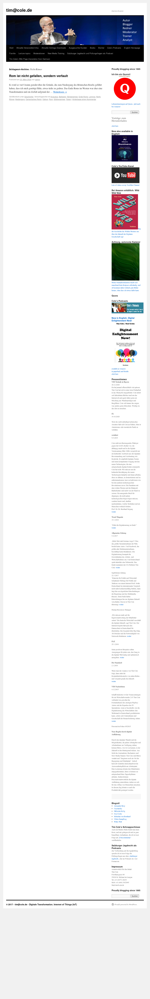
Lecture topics (24, 53)
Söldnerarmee (59, 99)
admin (37, 79)
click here (115, 126)
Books (92, 47)
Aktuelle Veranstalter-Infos (27, 47)
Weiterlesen (60, 91)
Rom (51, 99)
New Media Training (56, 53)
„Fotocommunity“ (125, 837)
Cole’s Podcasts (114, 47)
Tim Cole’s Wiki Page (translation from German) (29, 59)
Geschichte (28, 96)
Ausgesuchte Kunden (78, 47)
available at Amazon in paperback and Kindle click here (120, 371)
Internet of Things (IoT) (65, 904)
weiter (114, 512)
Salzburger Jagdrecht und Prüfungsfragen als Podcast (90, 53)
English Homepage (132, 47)
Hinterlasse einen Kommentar (84, 99)
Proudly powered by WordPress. (126, 904)
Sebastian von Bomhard (122, 816)
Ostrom (45, 99)
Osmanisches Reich (34, 99)
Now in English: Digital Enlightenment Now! (123, 319)
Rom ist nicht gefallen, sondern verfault (38, 75)
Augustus (54, 96)
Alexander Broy (119, 806)
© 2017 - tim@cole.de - (17, 904)
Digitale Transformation (41, 904)
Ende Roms (83, 96)
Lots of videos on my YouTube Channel (125, 185)
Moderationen (39, 53)
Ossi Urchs (118, 814)
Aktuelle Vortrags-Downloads (54, 47)
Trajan (68, 99)
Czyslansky (118, 808)
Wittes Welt (118, 821)
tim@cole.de (19, 10)
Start (11, 47)
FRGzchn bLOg (119, 811)
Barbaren (62, 96)
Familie (12, 53)
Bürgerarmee (72, 96)
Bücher (101, 47)
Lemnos (92, 96)
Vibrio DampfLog (120, 819)
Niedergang (20, 99)
